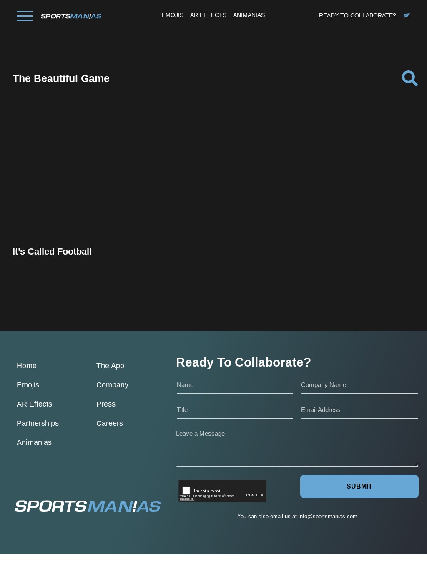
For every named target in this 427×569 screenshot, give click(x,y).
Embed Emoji (72, 217)
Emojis (28, 385)
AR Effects (34, 404)
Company (112, 385)
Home (27, 366)
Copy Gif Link (76, 200)
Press (106, 404)
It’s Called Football (52, 251)
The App (110, 366)
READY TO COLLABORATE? (357, 15)
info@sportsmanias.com (328, 516)
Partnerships (38, 423)
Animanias (34, 442)
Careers (109, 423)
